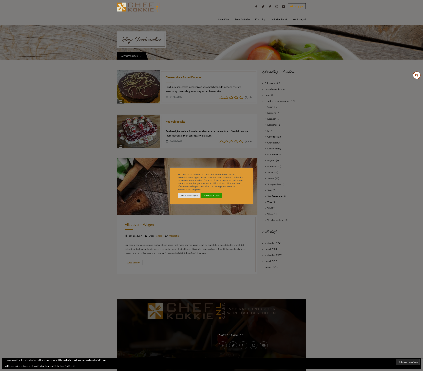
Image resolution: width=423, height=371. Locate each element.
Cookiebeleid (70, 366)
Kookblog (260, 19)
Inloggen (299, 6)
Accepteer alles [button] (212, 195)
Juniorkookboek (279, 19)
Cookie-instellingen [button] (189, 195)
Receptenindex (242, 19)
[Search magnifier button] (416, 75)
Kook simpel (299, 19)
